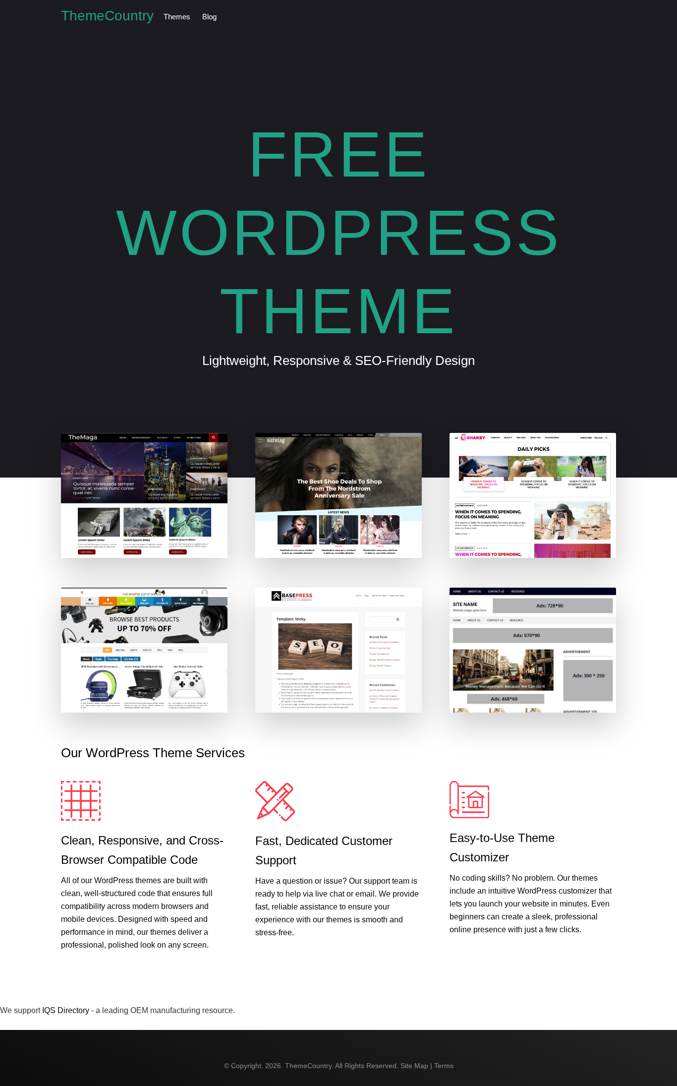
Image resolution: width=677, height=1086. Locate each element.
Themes (177, 16)
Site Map (414, 1066)
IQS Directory (65, 1010)
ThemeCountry (107, 15)
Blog (209, 16)
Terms (443, 1066)
